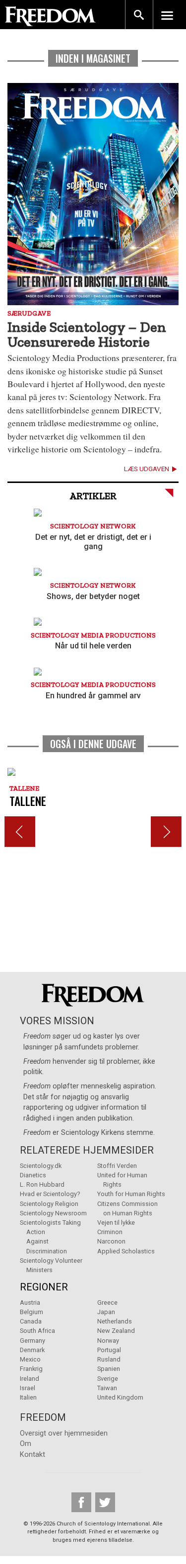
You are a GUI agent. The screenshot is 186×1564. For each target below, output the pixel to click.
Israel (27, 1388)
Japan (106, 1312)
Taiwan (107, 1388)
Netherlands (114, 1321)
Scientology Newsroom (53, 1213)
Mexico (30, 1359)
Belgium (31, 1312)
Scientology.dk (41, 1165)
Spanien (108, 1368)
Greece (107, 1302)
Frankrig (31, 1368)
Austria (30, 1302)
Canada (31, 1321)
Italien (28, 1397)
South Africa (37, 1330)
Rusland (109, 1359)
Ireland (29, 1378)
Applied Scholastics (126, 1251)
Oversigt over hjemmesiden (64, 1433)
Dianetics (33, 1175)
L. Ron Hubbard (42, 1184)
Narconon (111, 1241)
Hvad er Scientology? (50, 1194)
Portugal (109, 1350)
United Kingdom (120, 1397)
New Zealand (116, 1330)
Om (25, 1444)
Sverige (107, 1378)
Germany (32, 1340)
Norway (108, 1340)
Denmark (32, 1350)
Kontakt (32, 1454)
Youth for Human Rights (131, 1194)
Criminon (110, 1232)
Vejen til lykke (116, 1222)
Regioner (44, 1287)
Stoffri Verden (117, 1165)
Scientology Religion (49, 1203)
